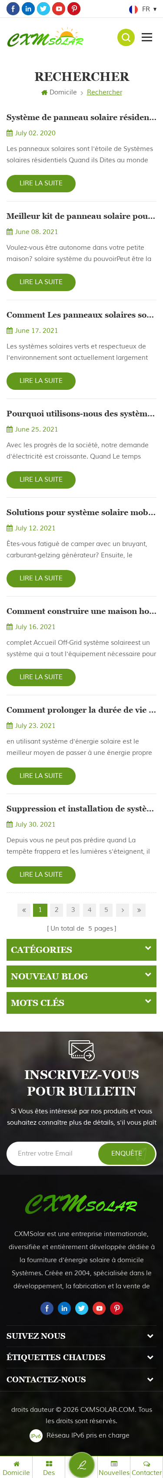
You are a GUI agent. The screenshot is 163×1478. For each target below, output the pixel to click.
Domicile (63, 92)
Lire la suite (41, 183)
